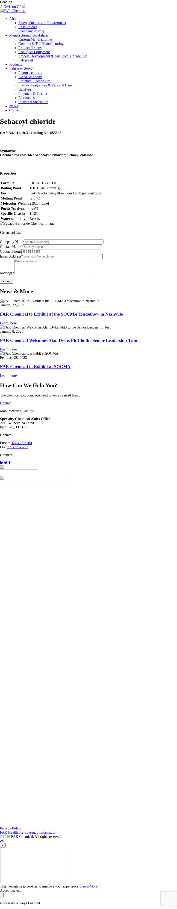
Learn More (88, 886)
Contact (15, 110)
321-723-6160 (21, 443)
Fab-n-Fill (25, 60)
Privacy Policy (10, 828)
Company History (31, 31)
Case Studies (27, 27)
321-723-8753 (17, 447)
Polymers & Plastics (32, 93)
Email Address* (11, 256)
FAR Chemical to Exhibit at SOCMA (35, 366)
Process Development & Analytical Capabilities (52, 56)
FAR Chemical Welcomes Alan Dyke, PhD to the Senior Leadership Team (69, 340)
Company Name (12, 242)
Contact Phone (10, 251)
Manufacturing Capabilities (29, 35)
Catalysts (25, 89)
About (13, 19)
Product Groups (29, 48)
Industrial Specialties (33, 102)
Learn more (8, 323)
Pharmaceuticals (30, 73)
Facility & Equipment (34, 52)
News (13, 106)
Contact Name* (11, 247)
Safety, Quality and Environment (42, 23)
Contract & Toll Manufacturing (41, 44)
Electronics (26, 98)
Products (15, 64)
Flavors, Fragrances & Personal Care (45, 85)
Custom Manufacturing (35, 39)
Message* (7, 273)
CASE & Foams (30, 77)
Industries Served (21, 69)
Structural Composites (34, 81)
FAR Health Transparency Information (28, 832)
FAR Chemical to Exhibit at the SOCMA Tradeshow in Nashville (61, 314)
